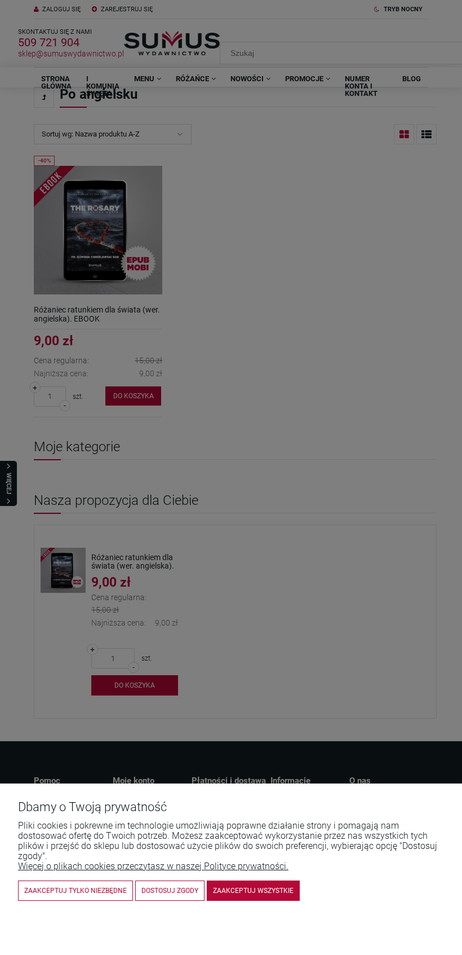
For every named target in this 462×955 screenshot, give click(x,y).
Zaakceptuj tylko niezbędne (75, 891)
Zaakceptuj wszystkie (253, 891)
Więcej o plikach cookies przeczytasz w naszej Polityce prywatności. (153, 866)
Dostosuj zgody (169, 891)
